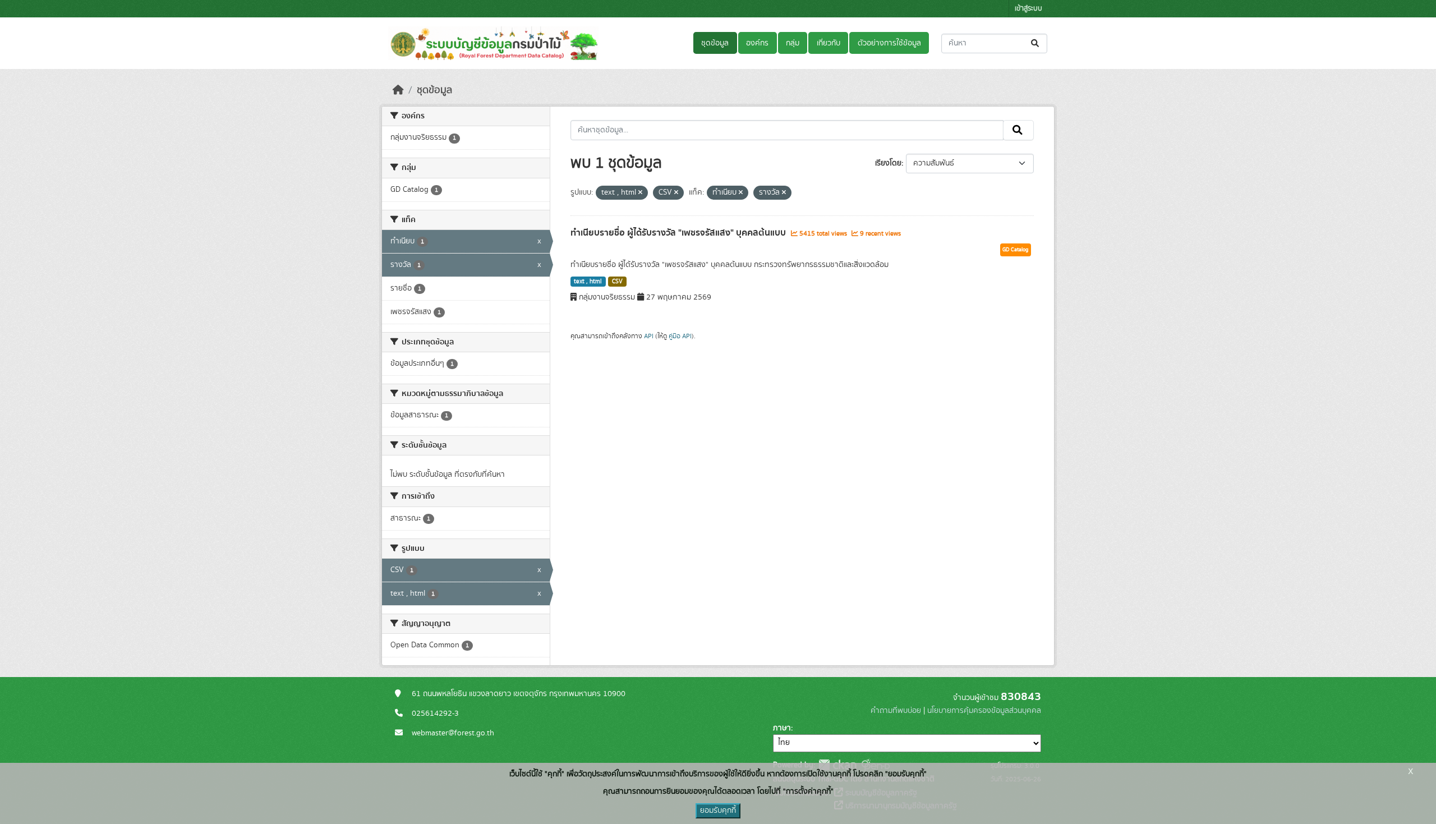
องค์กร (757, 43)
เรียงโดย (888, 163)
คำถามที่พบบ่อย (896, 710)
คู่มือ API (680, 336)
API (648, 336)
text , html (588, 281)
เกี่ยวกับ (828, 43)
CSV (617, 281)
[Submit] (1036, 43)
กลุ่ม (792, 43)
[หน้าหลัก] (398, 90)
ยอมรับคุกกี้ (718, 810)
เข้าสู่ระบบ (1028, 8)
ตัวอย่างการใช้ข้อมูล (889, 43)
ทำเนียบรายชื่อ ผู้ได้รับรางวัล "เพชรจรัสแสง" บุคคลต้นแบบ (679, 232)
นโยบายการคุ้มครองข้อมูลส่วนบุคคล (984, 710)
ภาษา (782, 728)
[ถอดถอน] (640, 192)
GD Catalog (1015, 250)
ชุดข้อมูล (715, 43)
